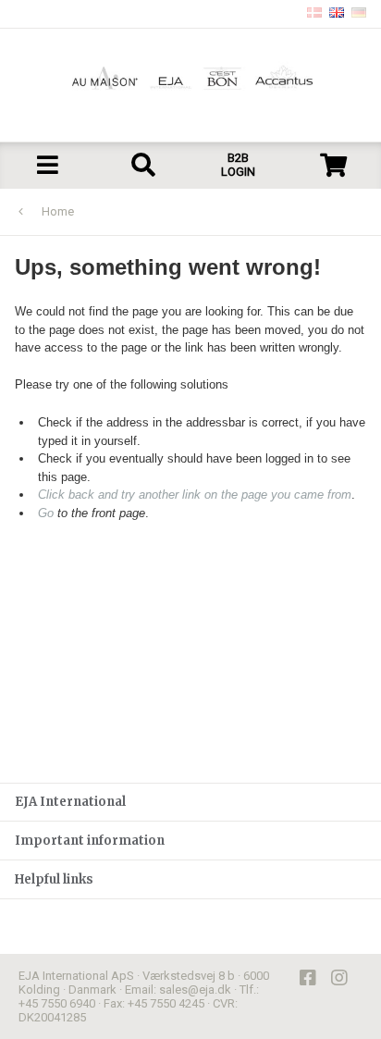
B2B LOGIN (238, 165)
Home (58, 211)
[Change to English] (337, 14)
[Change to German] (359, 14)
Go (46, 513)
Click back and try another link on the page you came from (194, 494)
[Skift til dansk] (314, 14)
